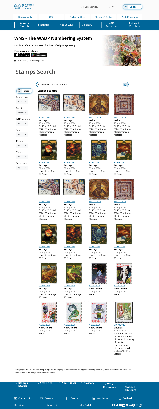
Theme (19, 152)
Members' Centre (103, 17)
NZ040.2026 (119, 285)
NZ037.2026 (94, 324)
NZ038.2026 (69, 324)
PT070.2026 (94, 162)
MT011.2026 (120, 117)
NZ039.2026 (44, 324)
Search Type (22, 97)
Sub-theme (21, 163)
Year (18, 130)
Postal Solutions (130, 17)
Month (19, 141)
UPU (51, 17)
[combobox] (22, 101)
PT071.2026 (69, 162)
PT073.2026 (69, 117)
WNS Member (23, 119)
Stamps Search (24, 25)
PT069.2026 (119, 162)
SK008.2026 (119, 324)
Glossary (87, 24)
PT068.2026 (44, 285)
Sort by (20, 108)
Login (133, 6)
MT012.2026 (95, 117)
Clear (26, 90)
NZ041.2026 (94, 285)
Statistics (43, 24)
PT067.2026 (69, 285)
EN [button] (110, 6)
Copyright (52, 405)
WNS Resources (111, 25)
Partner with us (77, 17)
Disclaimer (19, 405)
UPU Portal (85, 405)
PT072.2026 (44, 162)
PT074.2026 (44, 117)
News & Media (25, 17)
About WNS (66, 24)
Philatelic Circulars (134, 25)
